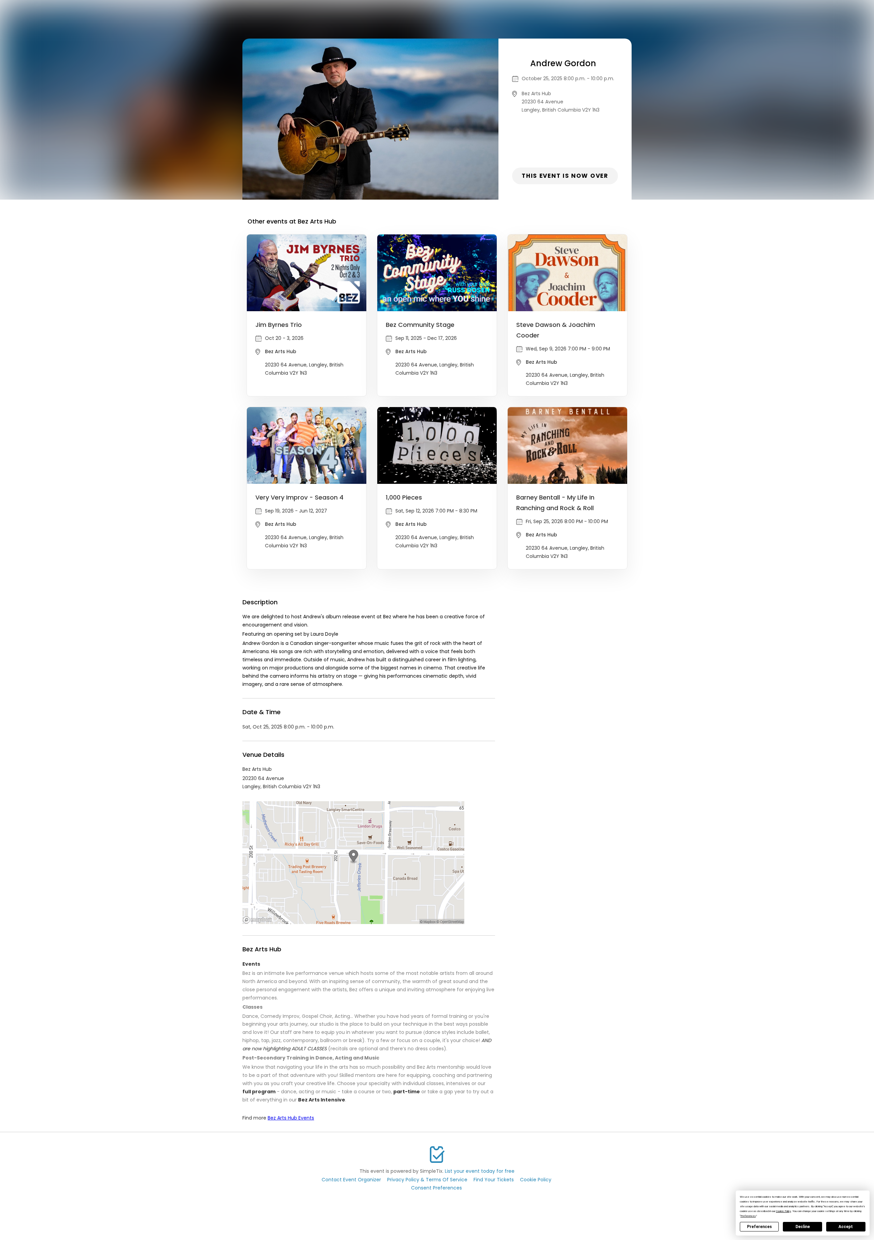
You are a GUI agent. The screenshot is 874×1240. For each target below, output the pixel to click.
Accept (845, 1226)
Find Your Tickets (494, 1179)
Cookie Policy (535, 1179)
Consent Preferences (436, 1187)
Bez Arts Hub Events (291, 1117)
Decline (802, 1226)
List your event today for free (479, 1171)
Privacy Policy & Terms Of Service (427, 1179)
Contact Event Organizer (351, 1179)
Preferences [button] (748, 1215)
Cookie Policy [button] (783, 1211)
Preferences (759, 1226)
